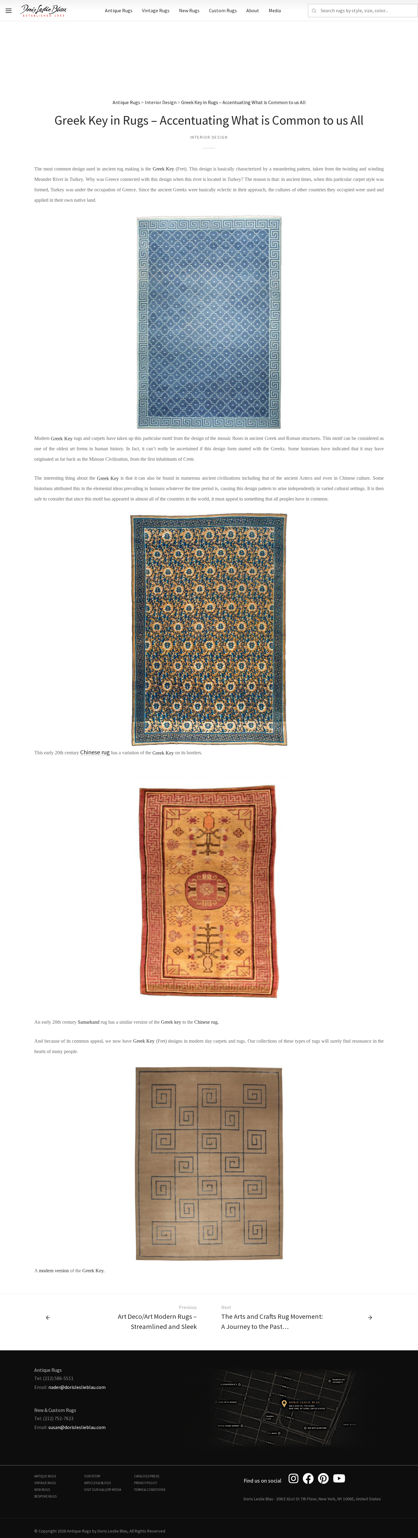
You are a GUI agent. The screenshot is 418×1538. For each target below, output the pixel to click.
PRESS (154, 1476)
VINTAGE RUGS (45, 1483)
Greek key (171, 1022)
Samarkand (88, 1022)
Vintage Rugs (156, 10)
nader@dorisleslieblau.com (77, 1387)
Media (275, 10)
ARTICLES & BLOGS (97, 1483)
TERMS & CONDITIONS (149, 1489)
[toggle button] (8, 10)
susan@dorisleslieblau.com (77, 1427)
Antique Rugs (118, 10)
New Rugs (189, 10)
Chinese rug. (206, 1022)
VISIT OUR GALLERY (97, 1489)
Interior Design (161, 102)
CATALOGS (141, 1476)
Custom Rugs (223, 10)
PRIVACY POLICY (145, 1483)
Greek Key (163, 168)
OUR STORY (92, 1476)
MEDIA (116, 1489)
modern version (54, 1270)
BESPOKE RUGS (45, 1496)
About (252, 10)
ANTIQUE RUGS (45, 1476)
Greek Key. (93, 1270)
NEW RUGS (42, 1489)
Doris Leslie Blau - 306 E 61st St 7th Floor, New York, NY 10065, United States (312, 1499)
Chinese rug (95, 752)
